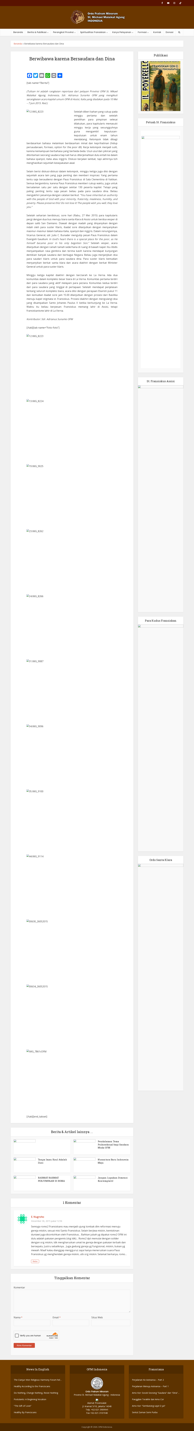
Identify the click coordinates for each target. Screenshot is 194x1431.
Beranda (18, 32)
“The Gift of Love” (22, 1405)
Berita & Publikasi (36, 32)
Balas (35, 1261)
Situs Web (97, 1317)
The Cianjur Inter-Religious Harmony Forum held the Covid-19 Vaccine (37, 1380)
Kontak (157, 32)
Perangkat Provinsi (63, 32)
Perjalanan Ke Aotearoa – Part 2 (148, 1379)
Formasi (142, 32)
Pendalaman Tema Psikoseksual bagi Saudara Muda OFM (113, 1144)
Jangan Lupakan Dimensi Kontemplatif (113, 1179)
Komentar (19, 1287)
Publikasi (161, 55)
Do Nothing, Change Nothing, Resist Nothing (36, 1392)
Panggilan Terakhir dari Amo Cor (148, 1399)
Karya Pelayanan (121, 32)
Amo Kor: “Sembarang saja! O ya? (148, 1405)
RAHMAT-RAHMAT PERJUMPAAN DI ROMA (51, 1179)
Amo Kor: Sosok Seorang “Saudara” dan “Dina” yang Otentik (155, 1393)
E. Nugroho (37, 1216)
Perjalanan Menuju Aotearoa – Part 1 (150, 1386)
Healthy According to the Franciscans (32, 1386)
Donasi (169, 32)
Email (57, 1317)
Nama (18, 1317)
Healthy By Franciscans (25, 1412)
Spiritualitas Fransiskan (93, 32)
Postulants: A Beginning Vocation (30, 1399)
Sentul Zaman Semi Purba (144, 1412)
